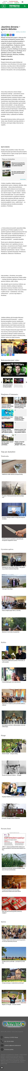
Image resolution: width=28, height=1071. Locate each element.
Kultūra (3, 642)
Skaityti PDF (16, 2)
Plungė (3, 735)
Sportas (3, 922)
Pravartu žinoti (6, 828)
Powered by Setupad (23, 179)
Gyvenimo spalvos (7, 549)
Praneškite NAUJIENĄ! (13, 1)
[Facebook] (22, 2)
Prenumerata (10, 2)
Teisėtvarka (5, 456)
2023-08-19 (12, 32)
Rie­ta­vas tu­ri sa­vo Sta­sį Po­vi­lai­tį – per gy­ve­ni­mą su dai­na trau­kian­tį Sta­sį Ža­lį (18, 164)
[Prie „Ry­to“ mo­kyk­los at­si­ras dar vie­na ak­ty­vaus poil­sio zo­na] (6, 173)
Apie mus (5, 1)
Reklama (4, 2)
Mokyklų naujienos (21, 32)
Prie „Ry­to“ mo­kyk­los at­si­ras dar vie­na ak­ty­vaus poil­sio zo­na (18, 173)
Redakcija (5, 32)
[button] (4, 6)
